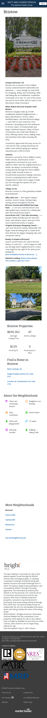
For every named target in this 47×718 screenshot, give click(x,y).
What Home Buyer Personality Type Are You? (21, 259)
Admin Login (28, 702)
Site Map (5, 702)
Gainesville (10, 519)
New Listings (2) (14, 369)
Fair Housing (6, 698)
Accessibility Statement (31, 698)
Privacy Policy (28, 693)
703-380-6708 (15, 639)
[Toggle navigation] (3, 3)
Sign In (43, 4)
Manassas (9, 524)
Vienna (8, 529)
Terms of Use (6, 693)
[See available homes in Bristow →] (21, 254)
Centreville (10, 515)
